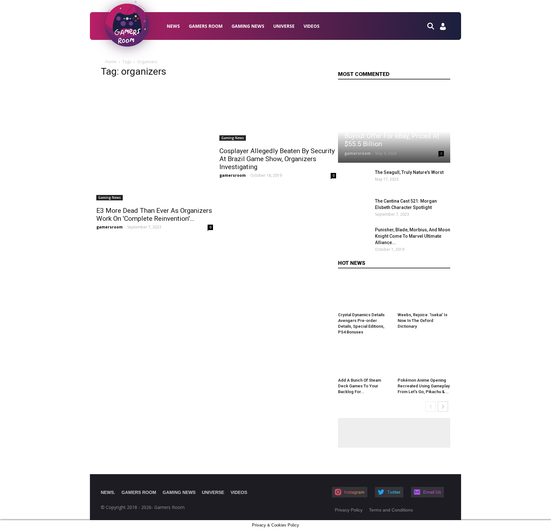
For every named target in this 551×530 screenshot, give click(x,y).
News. (108, 492)
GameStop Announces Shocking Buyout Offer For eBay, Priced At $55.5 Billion (391, 136)
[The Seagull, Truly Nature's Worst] (354, 180)
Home (110, 61)
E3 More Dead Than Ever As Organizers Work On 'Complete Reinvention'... (154, 214)
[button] (433, 26)
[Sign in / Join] (442, 28)
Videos (312, 26)
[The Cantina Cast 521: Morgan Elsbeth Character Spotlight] (354, 209)
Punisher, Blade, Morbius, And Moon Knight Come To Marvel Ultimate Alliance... (412, 236)
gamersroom (109, 227)
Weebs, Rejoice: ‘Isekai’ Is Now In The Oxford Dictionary (422, 320)
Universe (284, 26)
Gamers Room (206, 26)
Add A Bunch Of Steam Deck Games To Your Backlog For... (359, 386)
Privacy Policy (349, 509)
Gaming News (247, 26)
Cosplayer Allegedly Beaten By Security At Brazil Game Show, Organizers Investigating (277, 159)
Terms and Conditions (391, 509)
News (173, 26)
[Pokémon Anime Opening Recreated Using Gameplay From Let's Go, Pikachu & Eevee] (424, 358)
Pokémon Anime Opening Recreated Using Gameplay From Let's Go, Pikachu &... (424, 386)
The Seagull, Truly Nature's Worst (409, 172)
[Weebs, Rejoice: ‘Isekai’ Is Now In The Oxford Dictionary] (424, 293)
